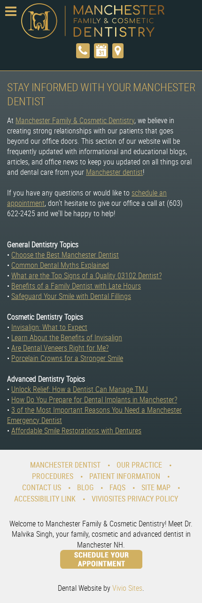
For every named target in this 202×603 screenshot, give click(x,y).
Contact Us (41, 487)
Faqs (117, 487)
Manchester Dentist (65, 465)
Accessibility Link (45, 498)
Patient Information (124, 476)
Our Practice (139, 465)
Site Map (156, 487)
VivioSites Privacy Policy (135, 498)
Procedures (52, 476)
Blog (85, 487)
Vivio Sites (127, 588)
